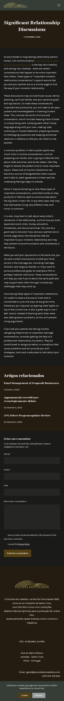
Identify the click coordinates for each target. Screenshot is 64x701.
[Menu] (58, 5)
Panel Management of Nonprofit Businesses (31, 383)
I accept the (19, 544)
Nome (7, 454)
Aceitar (25, 695)
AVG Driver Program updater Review (27, 415)
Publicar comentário (17, 553)
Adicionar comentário (16, 501)
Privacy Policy (24, 544)
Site (6, 485)
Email (7, 469)
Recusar (38, 695)
